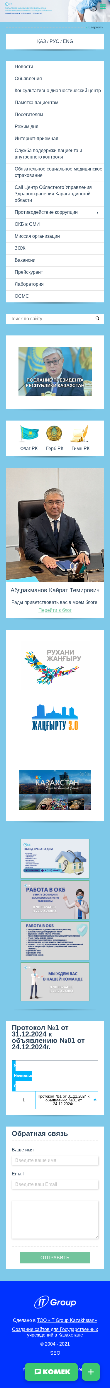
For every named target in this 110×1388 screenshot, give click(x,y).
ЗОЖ (20, 248)
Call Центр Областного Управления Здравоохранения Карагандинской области (53, 194)
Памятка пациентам (36, 102)
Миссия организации (37, 236)
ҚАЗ (42, 41)
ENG (68, 41)
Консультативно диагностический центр (58, 90)
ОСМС (22, 296)
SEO (55, 1353)
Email (18, 1173)
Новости (24, 66)
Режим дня (26, 126)
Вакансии (25, 260)
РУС (55, 41)
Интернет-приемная (36, 138)
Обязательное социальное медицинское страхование (58, 172)
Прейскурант (29, 272)
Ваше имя (23, 1149)
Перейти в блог (55, 610)
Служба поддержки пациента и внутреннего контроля (48, 153)
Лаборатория (29, 284)
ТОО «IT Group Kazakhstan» (67, 1320)
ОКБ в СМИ (27, 224)
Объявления (28, 78)
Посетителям (29, 114)
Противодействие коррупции (46, 212)
